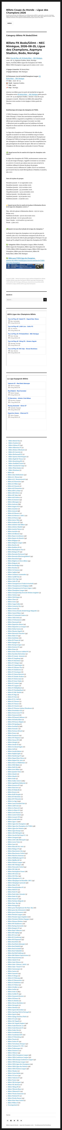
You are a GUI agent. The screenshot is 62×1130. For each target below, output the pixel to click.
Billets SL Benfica (13, 1001)
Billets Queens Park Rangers (17, 456)
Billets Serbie (12, 989)
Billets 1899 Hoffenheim (15, 475)
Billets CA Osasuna (14, 570)
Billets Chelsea (12, 595)
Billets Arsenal (12, 511)
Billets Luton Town (14, 842)
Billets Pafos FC (13, 885)
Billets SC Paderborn (14, 982)
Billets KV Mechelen (14, 796)
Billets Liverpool (13, 837)
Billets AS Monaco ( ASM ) (16, 515)
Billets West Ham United (15, 1100)
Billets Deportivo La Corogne (17, 626)
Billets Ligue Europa (14, 830)
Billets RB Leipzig (13, 933)
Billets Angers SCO (14, 506)
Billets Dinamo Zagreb (15, 631)
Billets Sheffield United (15, 463)
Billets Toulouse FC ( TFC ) (16, 1046)
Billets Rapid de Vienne (15, 459)
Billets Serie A (12, 991)
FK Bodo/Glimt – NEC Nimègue (28, 94)
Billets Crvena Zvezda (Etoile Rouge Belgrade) (22, 611)
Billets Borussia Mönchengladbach (19, 556)
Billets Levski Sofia (14, 819)
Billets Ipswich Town (14, 772)
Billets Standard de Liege (16, 466)
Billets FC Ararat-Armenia (16, 656)
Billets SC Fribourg (14, 978)
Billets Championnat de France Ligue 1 (20, 588)
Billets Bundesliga (13, 565)
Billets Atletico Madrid (15, 527)
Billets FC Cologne (13, 663)
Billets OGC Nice (13, 876)
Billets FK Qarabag (14, 724)
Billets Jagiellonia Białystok (16, 783)
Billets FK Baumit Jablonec (16, 717)
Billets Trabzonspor (14, 1048)
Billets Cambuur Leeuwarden (17, 574)
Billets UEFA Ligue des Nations (17, 1066)
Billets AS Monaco (13, 513)
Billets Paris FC (12, 892)
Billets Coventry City (14, 606)
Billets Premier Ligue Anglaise (17, 917)
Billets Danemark (13, 622)
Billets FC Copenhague (15, 665)
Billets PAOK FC (13, 889)
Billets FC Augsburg (14, 658)
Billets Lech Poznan (14, 812)
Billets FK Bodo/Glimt (35, 278)
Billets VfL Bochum (14, 1084)
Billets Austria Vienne (15, 529)
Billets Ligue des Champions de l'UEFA (20, 826)
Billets (10, 472)
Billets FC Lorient (13, 683)
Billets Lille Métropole (15, 833)
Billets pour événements (15, 912)
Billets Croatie (12, 608)
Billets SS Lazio (13, 1019)
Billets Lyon (11, 844)
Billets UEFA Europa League (16, 1062)
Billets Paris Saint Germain (16, 894)
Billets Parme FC (13, 898)
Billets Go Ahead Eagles (15, 747)
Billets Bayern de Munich (16, 538)
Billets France (12, 733)
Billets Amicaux (13, 504)
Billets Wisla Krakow (15, 468)
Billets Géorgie (12, 742)
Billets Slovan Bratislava (15, 1003)
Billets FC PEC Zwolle (14, 692)
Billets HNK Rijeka (14, 765)
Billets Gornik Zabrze (14, 751)
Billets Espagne (13, 642)
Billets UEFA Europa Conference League (20, 1059)
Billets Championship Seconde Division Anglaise (23, 592)
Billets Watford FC (13, 1096)
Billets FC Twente (13, 704)
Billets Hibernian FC (14, 447)
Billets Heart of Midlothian (16, 762)
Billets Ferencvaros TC (15, 713)
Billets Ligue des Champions (18, 280)
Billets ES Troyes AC (14, 640)
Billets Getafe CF (13, 744)
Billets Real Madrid (14, 946)
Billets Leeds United (14, 815)
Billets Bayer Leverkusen (16, 536)
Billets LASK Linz (13, 806)
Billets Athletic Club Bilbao (16, 524)
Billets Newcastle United (15, 867)
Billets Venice (12, 1080)
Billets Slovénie (13, 1007)
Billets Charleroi (13, 443)
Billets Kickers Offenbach (16, 450)
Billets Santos (12, 971)
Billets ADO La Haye (14, 490)
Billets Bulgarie (13, 563)
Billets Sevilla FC (13, 994)
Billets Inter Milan (13, 769)
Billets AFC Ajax (13, 495)
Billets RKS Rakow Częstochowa (18, 955)
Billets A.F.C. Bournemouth (16, 479)
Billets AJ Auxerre (13, 500)
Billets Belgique (13, 540)
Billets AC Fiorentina (14, 481)
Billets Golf (11, 749)
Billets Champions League (23, 278)
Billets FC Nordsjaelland (15, 690)
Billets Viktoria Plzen (14, 1089)
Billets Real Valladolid (15, 951)
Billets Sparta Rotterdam (16, 1010)
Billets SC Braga (13, 976)
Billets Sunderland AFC (15, 1035)
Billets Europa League (15, 645)
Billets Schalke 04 (13, 987)
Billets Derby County (14, 629)
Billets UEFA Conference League (18, 1057)
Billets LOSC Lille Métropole (17, 840)
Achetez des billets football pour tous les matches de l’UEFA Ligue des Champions (25, 260)
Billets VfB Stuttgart (14, 1082)
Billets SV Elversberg (14, 1037)
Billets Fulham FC (14, 445)
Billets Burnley (12, 568)
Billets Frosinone (13, 735)
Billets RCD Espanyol (14, 939)
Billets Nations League (15, 862)
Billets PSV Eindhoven (15, 923)
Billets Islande (12, 776)
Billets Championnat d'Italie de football (20, 583)
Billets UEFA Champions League (18, 1055)
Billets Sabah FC (13, 960)
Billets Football (13, 726)
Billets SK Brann (13, 998)
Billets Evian (12, 649)
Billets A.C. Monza (13, 477)
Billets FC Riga (12, 694)
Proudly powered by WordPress (43, 1125)
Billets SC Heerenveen (15, 980)
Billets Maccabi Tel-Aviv (15, 846)
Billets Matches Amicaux (16, 855)
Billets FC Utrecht (13, 706)
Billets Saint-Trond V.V (15, 967)
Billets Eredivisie (13, 638)
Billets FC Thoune (13, 701)
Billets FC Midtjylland (15, 688)
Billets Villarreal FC (14, 1091)
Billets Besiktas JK (13, 547)
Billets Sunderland (14, 1032)
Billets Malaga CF (13, 849)
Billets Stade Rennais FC (15, 1028)
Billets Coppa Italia (14, 604)
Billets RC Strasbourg (14, 937)
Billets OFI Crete (13, 874)
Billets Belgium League (15, 543)
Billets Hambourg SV (14, 756)
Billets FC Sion (12, 697)
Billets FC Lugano (13, 685)
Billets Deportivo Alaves (15, 624)
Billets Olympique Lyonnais (16, 883)
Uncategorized (12, 1105)
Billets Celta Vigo (13, 579)
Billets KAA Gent (13, 787)
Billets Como (12, 602)
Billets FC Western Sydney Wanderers (20, 708)
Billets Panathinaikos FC (15, 887)
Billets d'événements (14, 620)
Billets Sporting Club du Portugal (18, 1012)
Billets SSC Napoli (13, 1021)
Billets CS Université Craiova (17, 615)
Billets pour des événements (29, 282)
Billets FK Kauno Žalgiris (16, 722)
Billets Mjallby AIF (13, 860)
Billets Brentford (13, 558)
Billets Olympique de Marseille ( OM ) (20, 880)
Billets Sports (12, 1014)
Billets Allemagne (13, 502)
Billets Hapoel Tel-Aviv (15, 760)
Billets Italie (12, 778)
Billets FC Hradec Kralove (16, 676)
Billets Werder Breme (14, 1098)
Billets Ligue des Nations (16, 828)
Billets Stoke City (13, 1030)
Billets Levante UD (14, 817)
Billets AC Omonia (13, 486)
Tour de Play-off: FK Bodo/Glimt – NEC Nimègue (26, 58)
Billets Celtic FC (13, 581)
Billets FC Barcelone (14, 660)
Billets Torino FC (13, 1041)
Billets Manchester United (16, 853)
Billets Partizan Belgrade (16, 901)
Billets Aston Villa (13, 520)
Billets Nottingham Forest (16, 871)
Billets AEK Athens (14, 493)
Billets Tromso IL (13, 1050)
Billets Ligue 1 (12, 821)
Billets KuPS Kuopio (14, 794)
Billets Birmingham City (15, 549)
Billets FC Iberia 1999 (14, 679)
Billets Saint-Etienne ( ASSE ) (17, 964)
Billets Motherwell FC (15, 454)
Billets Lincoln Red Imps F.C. (17, 835)
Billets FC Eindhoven (14, 670)
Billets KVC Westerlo (14, 799)
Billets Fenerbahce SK (15, 710)
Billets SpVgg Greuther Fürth (17, 1016)
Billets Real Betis (13, 942)
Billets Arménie (13, 509)
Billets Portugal (13, 905)
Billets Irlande (12, 774)
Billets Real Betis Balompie (16, 944)
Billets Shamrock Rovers (15, 996)
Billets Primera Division (15, 921)
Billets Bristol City (14, 441)
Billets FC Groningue (14, 672)
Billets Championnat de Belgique (18, 586)
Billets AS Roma (13, 518)
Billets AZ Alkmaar (14, 534)
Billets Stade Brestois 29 (15, 1025)
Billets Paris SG (12, 896)
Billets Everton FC (13, 647)
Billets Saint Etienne (14, 962)
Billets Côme (12, 599)
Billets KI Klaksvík (13, 790)
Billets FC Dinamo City (15, 667)
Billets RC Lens (12, 935)
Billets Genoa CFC (13, 740)
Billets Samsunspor (14, 969)
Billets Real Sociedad (14, 948)
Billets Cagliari (12, 572)
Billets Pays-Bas (13, 903)
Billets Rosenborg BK (15, 461)
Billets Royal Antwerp (15, 957)
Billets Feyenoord (13, 715)
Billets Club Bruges (14, 597)
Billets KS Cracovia (14, 452)
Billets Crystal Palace (14, 613)
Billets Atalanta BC (14, 522)
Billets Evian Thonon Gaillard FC (18, 651)
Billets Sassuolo (13, 973)
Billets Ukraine (12, 1071)
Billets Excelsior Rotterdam (16, 654)
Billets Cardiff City (13, 577)
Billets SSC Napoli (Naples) (16, 1023)
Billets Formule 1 (13, 728)
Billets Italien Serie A (14, 781)
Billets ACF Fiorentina (15, 488)
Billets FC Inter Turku (15, 681)
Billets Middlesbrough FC (16, 858)
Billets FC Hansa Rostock (16, 674)
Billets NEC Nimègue (15, 282)
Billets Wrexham (13, 470)
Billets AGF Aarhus (14, 497)
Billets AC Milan (13, 484)
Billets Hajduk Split (14, 753)
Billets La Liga (12, 801)
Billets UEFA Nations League (17, 1069)
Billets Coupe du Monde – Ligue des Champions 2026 (20, 1125)
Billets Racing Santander (16, 926)
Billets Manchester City (15, 851)
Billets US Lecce (13, 1075)
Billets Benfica (12, 545)
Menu (9, 23)
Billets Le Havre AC (14, 808)
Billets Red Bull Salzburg (15, 953)
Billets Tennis (12, 1039)
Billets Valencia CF (14, 1078)
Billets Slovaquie (13, 1005)
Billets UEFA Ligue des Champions (26, 283)
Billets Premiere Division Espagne (18, 919)
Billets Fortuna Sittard (15, 731)
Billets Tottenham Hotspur (16, 1044)
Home (8, 1115)
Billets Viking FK (13, 1087)
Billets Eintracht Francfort (16, 633)
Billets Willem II (13, 1103)
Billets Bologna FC (13, 552)
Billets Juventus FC (14, 785)
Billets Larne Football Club (16, 803)
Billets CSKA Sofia (13, 617)
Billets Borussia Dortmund (16, 554)
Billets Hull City (13, 767)
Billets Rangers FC (13, 928)
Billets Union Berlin (14, 1073)
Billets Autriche (13, 531)
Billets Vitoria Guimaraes (16, 1093)
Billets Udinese (12, 1053)
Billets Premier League (15, 914)
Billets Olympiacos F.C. (15, 878)
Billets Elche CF (13, 636)
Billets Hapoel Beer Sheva (16, 758)
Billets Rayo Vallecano (15, 930)
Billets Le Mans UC (14, 810)
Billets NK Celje (13, 869)
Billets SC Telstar (13, 985)
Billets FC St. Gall (13, 699)
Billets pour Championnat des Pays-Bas (20, 908)
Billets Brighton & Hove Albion (17, 561)
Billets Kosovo (12, 792)
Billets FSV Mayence (14, 738)
